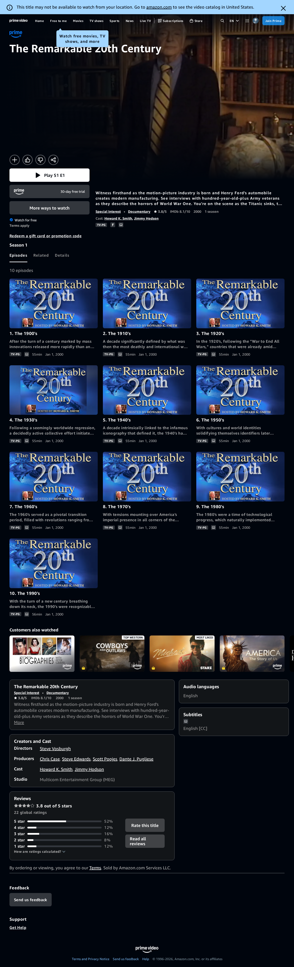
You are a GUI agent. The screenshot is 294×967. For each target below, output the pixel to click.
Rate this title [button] (145, 825)
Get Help (17, 927)
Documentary (139, 211)
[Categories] (247, 21)
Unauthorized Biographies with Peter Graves (41, 653)
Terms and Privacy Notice (90, 959)
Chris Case (50, 758)
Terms (95, 867)
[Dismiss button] (283, 8)
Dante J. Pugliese (136, 758)
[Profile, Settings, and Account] (255, 21)
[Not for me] (40, 160)
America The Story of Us (252, 653)
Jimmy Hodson (146, 218)
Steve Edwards (76, 758)
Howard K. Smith (118, 218)
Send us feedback (126, 959)
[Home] (18, 20)
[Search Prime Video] (222, 21)
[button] (49, 175)
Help (145, 959)
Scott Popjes (105, 758)
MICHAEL (182, 653)
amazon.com (159, 7)
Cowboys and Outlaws (112, 653)
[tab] (18, 255)
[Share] (53, 160)
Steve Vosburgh (55, 748)
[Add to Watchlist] (14, 160)
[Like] (27, 160)
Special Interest (108, 211)
